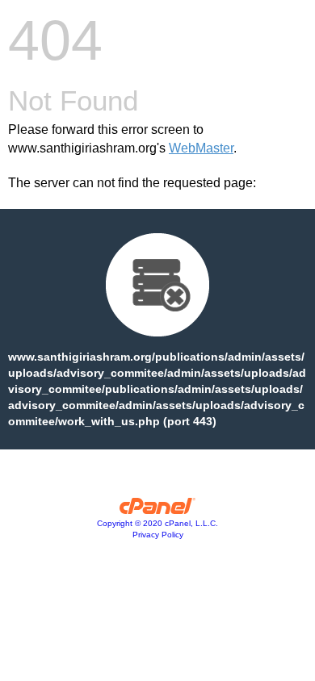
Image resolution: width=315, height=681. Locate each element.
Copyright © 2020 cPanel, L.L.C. (157, 523)
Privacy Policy (157, 534)
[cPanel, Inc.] (158, 509)
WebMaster (201, 148)
